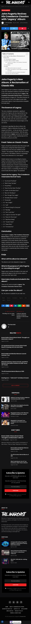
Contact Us (17, 608)
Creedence (14, 298)
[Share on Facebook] (5, 28)
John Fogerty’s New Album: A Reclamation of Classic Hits (14, 56)
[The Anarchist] (15, 2)
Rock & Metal (6, 10)
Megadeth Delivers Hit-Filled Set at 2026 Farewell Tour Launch (19, 413)
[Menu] (2, 2)
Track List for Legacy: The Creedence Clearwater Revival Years (17, 63)
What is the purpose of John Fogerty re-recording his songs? (17, 70)
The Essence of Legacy (11, 59)
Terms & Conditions (15, 612)
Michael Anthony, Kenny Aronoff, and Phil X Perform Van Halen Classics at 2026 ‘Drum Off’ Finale (14, 363)
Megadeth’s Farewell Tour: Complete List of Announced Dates (18, 422)
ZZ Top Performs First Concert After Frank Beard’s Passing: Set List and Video (14, 346)
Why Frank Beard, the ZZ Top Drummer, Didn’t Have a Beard (19, 462)
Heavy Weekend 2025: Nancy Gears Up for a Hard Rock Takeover (19, 552)
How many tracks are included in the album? (16, 72)
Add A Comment (15, 385)
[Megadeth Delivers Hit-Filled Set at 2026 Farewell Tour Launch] (5, 414)
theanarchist (23, 616)
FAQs (7, 66)
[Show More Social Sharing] (28, 28)
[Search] (29, 2)
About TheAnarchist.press (17, 606)
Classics (9, 298)
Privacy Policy (14, 495)
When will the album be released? (14, 68)
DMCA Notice (10, 610)
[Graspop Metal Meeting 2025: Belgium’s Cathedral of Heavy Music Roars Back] (5, 544)
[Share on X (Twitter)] (14, 28)
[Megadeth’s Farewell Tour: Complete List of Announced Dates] (5, 422)
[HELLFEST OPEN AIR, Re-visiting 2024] (5, 561)
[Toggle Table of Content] (26, 54)
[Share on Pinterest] (22, 28)
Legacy (3, 300)
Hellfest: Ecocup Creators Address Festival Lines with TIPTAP (20, 398)
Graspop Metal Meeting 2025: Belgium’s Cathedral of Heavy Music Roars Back (19, 543)
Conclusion (8, 65)
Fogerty (21, 298)
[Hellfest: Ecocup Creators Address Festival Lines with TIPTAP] (5, 399)
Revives (9, 300)
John (26, 298)
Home (2, 6)
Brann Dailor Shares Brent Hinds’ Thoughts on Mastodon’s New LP (15, 338)
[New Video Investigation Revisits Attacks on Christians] (5, 407)
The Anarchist (9, 22)
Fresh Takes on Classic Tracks (12, 60)
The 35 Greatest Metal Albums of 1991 (12, 371)
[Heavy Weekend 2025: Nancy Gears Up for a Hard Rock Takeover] (5, 552)
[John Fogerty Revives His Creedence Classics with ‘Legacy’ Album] (15, 41)
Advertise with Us (7, 608)
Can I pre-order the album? (13, 73)
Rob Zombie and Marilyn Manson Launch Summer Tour (13, 354)
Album (3, 298)
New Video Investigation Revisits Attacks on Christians (20, 405)
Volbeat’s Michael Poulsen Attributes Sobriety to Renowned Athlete (22, 316)
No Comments (24, 22)
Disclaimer (24, 608)
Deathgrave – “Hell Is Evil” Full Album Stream (15, 378)
